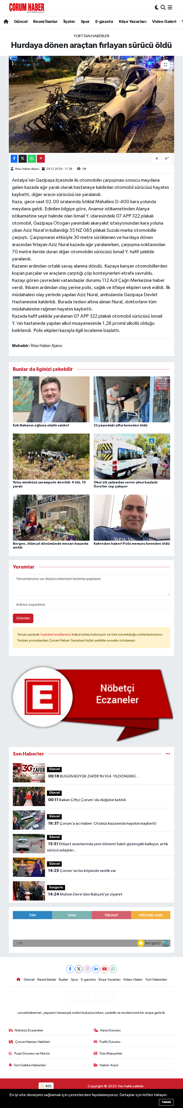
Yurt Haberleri (156, 979)
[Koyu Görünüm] (157, 8)
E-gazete (104, 22)
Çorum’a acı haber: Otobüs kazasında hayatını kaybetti (102, 823)
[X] (79, 969)
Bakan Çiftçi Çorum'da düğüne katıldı (87, 800)
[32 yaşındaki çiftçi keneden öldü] (132, 399)
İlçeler (69, 22)
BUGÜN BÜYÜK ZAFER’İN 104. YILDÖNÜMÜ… (93, 776)
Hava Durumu (110, 1030)
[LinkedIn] (96, 969)
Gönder (23, 618)
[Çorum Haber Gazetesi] (27, 8)
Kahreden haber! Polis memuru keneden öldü (132, 543)
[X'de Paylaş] (23, 159)
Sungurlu (56, 887)
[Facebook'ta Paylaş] (14, 159)
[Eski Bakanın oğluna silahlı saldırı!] (51, 399)
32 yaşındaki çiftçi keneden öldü (120, 425)
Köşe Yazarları (133, 22)
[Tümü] (168, 754)
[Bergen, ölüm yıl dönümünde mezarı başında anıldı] (51, 518)
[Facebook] (70, 969)
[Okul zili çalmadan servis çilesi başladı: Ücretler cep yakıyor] (132, 456)
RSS (48, 1086)
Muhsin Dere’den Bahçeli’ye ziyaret (85, 894)
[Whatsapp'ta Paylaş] (32, 159)
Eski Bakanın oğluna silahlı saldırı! (41, 425)
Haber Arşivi (109, 1065)
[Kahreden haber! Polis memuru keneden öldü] (132, 518)
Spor (85, 22)
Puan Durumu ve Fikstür (32, 1053)
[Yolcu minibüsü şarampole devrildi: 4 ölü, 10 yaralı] (51, 456)
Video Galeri (164, 22)
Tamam (166, 1102)
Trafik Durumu (109, 1042)
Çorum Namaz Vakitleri (32, 1042)
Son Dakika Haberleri (30, 1065)
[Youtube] (104, 969)
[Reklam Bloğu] (91, 703)
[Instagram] (87, 969)
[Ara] (163, 8)
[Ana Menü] (170, 8)
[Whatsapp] (113, 969)
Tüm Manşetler (110, 1053)
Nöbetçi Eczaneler (29, 1030)
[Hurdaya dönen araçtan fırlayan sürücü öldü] (91, 104)
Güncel (20, 22)
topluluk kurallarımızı (56, 634)
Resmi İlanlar (45, 22)
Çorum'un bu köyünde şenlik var (82, 871)
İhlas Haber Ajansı (27, 169)
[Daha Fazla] (41, 159)
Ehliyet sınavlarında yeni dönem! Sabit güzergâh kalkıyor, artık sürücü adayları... (107, 847)
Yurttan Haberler (91, 36)
